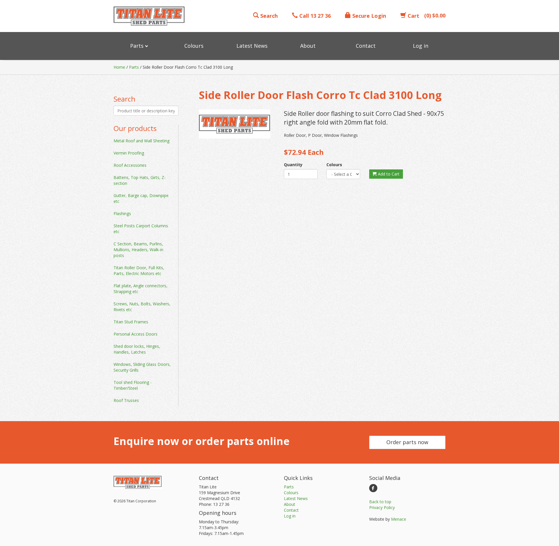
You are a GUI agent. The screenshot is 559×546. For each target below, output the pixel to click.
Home (119, 67)
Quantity (293, 164)
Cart (412, 15)
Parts (134, 67)
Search (268, 15)
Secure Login (368, 15)
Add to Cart (388, 174)
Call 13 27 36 (314, 15)
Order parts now (407, 442)
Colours (334, 164)
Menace (398, 519)
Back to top (380, 501)
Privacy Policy (382, 507)
